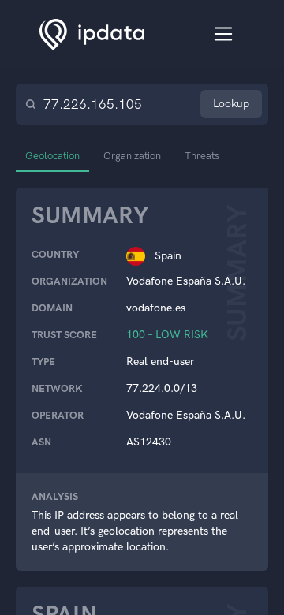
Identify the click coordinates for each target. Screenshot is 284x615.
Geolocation (52, 156)
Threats (202, 156)
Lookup (231, 103)
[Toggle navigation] (223, 34)
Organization (132, 156)
